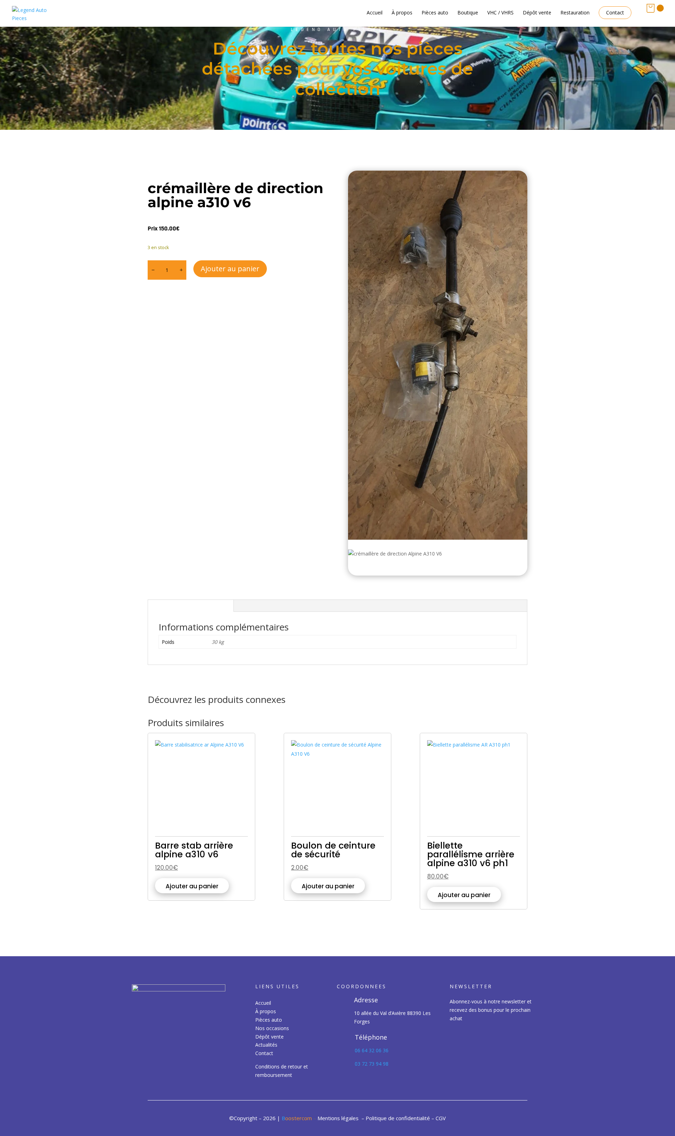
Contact (615, 12)
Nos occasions (272, 1028)
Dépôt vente (537, 13)
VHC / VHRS (500, 13)
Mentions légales (338, 1118)
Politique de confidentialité (398, 1118)
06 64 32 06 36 (372, 1050)
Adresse (366, 1000)
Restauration (575, 13)
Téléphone (371, 1037)
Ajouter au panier (230, 268)
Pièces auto (435, 13)
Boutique (467, 13)
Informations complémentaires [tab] (190, 605)
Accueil (374, 13)
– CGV (438, 1118)
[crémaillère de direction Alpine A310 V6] (437, 355)
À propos (402, 13)
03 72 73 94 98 (371, 1063)
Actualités (266, 1044)
